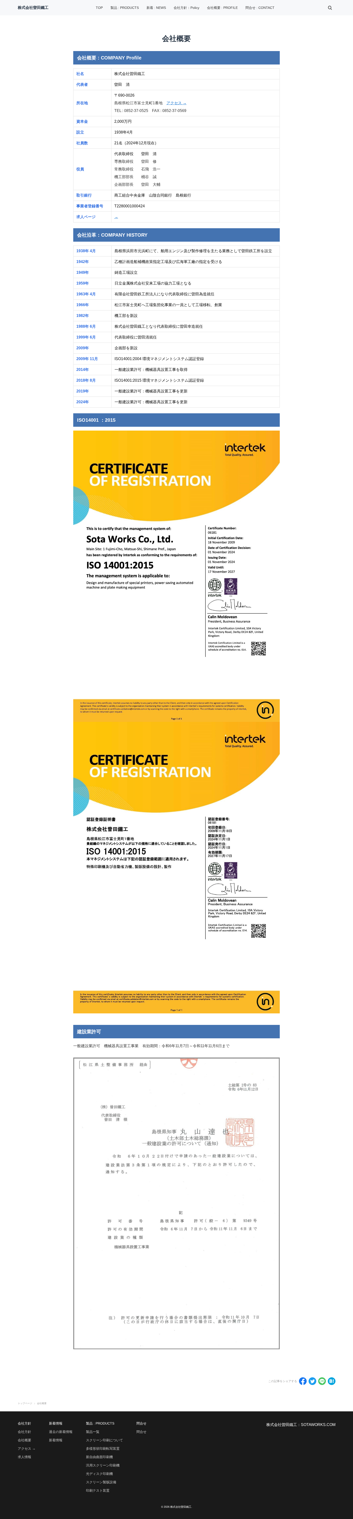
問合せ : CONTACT (259, 8)
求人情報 (24, 1457)
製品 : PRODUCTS (124, 8)
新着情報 (55, 1440)
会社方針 (24, 1432)
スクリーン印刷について (104, 1440)
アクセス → (176, 103)
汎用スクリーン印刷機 (103, 1465)
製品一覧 (92, 1432)
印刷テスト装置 (98, 1490)
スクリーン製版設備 (101, 1482)
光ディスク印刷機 (99, 1474)
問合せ (141, 1432)
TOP (99, 8)
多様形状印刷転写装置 (103, 1448)
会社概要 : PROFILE (222, 8)
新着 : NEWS (156, 8)
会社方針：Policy (186, 8)
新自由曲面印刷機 (99, 1457)
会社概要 (24, 1440)
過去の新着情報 (61, 1432)
